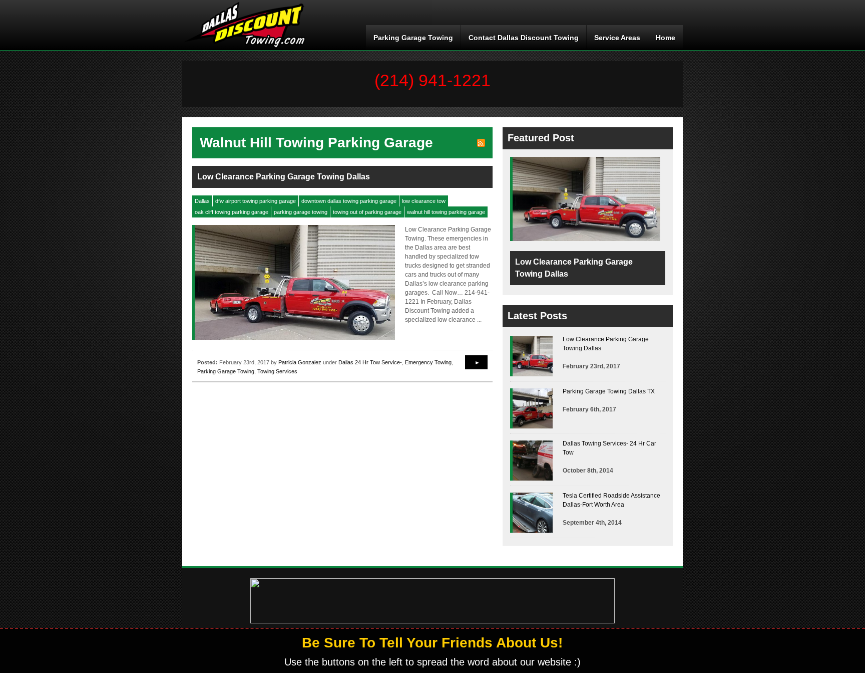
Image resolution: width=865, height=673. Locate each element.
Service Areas (617, 38)
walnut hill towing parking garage (446, 212)
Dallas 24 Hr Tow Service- (370, 362)
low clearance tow (424, 201)
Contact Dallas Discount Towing (524, 38)
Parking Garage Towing (413, 38)
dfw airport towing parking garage (255, 201)
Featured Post (541, 137)
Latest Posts (537, 315)
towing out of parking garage (367, 212)
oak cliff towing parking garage (231, 212)
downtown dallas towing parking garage (348, 201)
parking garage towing (300, 212)
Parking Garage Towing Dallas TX (609, 391)
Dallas (202, 201)
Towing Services (277, 371)
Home (665, 38)
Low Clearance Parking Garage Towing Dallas (283, 176)
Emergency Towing (428, 362)
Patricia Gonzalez (299, 362)
